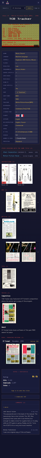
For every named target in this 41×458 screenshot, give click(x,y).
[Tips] (9, 278)
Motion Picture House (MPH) (24, 102)
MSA (17, 96)
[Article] (9, 229)
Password (19, 141)
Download (22, 92)
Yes (17, 88)
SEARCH (29, 8)
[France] (22, 115)
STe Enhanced (22, 132)
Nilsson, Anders (20, 69)
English (18, 119)
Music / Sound (20, 53)
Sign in (37, 8)
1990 (17, 99)
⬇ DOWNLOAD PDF (20, 396)
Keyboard (19, 60)
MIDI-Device (26, 60)
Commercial (19, 125)
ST (16, 132)
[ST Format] (12, 354)
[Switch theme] (38, 2)
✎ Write (5, 407)
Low (17, 66)
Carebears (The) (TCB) (23, 109)
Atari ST (6, 15)
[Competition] (9, 313)
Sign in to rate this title (20, 390)
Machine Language (22, 57)
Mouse (34, 60)
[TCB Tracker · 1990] (12, 202)
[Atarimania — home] (7, 2)
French (23, 122)
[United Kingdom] (18, 115)
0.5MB (30, 132)
